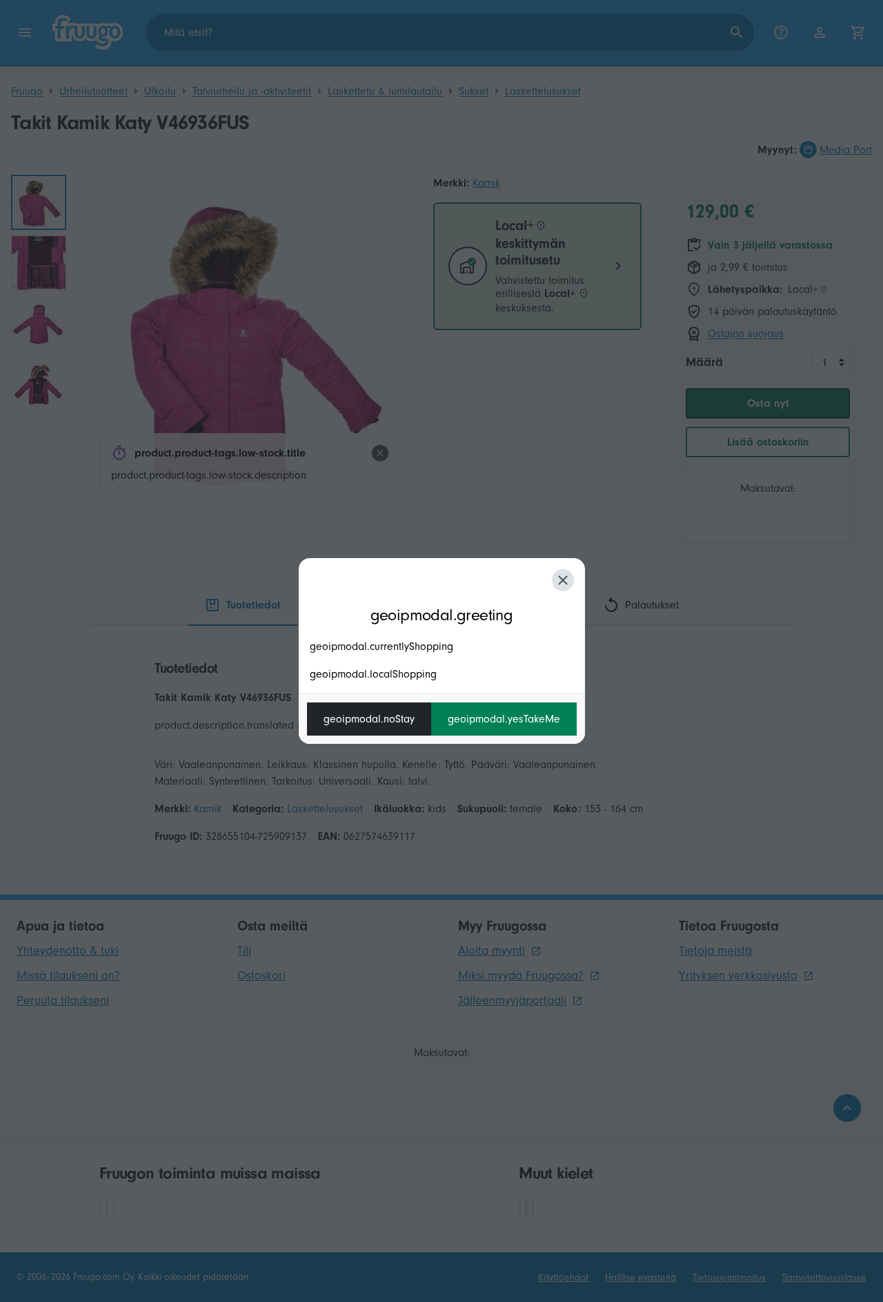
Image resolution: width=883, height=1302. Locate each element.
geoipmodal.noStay (369, 719)
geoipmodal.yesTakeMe (504, 719)
